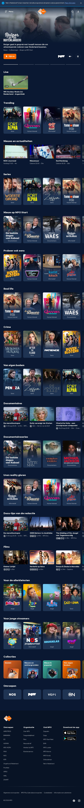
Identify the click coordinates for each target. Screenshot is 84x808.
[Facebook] (74, 801)
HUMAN (6, 743)
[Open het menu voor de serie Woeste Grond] (19, 180)
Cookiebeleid (48, 793)
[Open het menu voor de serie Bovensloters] (19, 256)
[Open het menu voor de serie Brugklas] (59, 624)
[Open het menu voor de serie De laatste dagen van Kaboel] (19, 218)
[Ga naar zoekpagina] (72, 11)
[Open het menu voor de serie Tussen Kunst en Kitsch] (59, 256)
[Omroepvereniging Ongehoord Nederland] (71, 694)
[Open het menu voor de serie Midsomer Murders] (19, 333)
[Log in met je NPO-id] (78, 11)
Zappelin (46, 731)
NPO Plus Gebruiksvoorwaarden (31, 793)
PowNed (6, 768)
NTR (5, 759)
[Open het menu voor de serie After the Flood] (39, 333)
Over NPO (26, 731)
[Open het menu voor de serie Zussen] (59, 180)
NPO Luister (47, 747)
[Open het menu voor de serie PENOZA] (19, 371)
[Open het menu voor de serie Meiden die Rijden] (39, 256)
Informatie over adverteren (62, 793)
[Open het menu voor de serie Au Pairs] (78, 256)
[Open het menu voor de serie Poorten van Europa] (59, 442)
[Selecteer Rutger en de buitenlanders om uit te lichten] (11, 64)
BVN (44, 743)
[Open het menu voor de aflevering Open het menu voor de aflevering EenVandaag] (78, 147)
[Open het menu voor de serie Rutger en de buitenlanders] (78, 218)
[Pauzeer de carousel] (77, 56)
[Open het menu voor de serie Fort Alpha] (19, 108)
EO (4, 739)
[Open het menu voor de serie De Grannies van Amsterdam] (39, 108)
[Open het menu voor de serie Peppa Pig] (59, 586)
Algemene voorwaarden (11, 793)
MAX (5, 751)
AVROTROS (7, 731)
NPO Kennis (47, 751)
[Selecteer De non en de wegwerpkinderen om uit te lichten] (57, 64)
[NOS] (12, 694)
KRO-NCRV (7, 747)
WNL (5, 776)
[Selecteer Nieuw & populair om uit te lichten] (73, 64)
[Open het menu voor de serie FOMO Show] (78, 108)
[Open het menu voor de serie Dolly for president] (59, 108)
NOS (5, 755)
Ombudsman (47, 759)
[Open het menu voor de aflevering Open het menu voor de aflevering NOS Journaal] (25, 147)
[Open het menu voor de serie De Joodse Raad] (59, 371)
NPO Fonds (47, 755)
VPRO (5, 772)
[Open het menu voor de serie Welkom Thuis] (78, 624)
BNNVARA (7, 735)
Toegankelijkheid (28, 735)
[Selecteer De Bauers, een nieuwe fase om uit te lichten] (26, 64)
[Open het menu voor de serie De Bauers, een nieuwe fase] (39, 218)
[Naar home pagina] (42, 11)
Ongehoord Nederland (11, 763)
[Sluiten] (81, 3)
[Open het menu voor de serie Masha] (19, 586)
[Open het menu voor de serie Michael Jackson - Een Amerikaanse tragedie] (78, 442)
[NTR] (52, 694)
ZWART (6, 780)
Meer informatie (70, 3)
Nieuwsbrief (27, 743)
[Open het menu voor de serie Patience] (59, 333)
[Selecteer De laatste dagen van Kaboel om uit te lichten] (42, 64)
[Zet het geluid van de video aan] (70, 56)
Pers (24, 739)
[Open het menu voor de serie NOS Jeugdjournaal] (39, 624)
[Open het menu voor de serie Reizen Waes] (59, 218)
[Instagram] (79, 801)
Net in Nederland (48, 763)
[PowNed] (32, 694)
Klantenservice (28, 751)
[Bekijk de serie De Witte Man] (32, 454)
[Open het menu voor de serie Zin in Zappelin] (39, 586)
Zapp (45, 735)
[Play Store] (69, 739)
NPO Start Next (48, 739)
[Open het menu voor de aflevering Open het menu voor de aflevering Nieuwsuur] (52, 147)
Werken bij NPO (28, 747)
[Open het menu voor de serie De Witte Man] (39, 442)
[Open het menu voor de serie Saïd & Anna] (78, 586)
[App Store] (69, 732)
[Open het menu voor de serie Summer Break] (19, 624)
